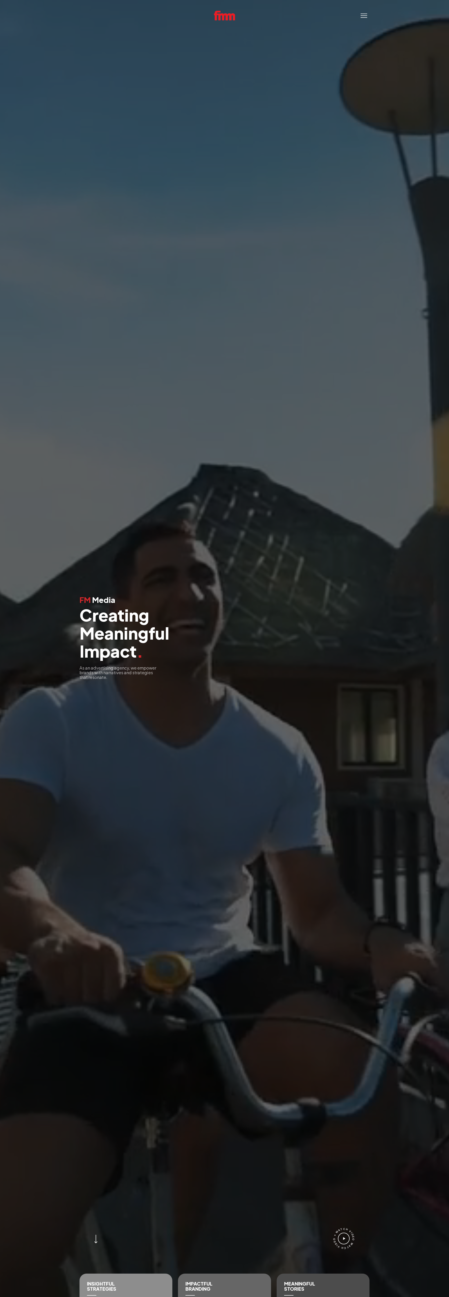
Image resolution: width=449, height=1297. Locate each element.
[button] (363, 15)
